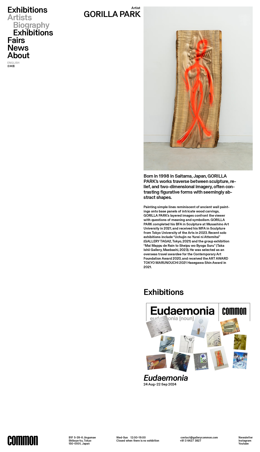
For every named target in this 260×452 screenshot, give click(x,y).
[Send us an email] (199, 437)
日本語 (11, 66)
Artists (19, 18)
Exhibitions (27, 10)
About (18, 56)
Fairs (16, 41)
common (22, 440)
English (13, 63)
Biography (31, 25)
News (17, 48)
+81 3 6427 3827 (190, 441)
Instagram (244, 441)
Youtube (243, 444)
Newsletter (245, 437)
